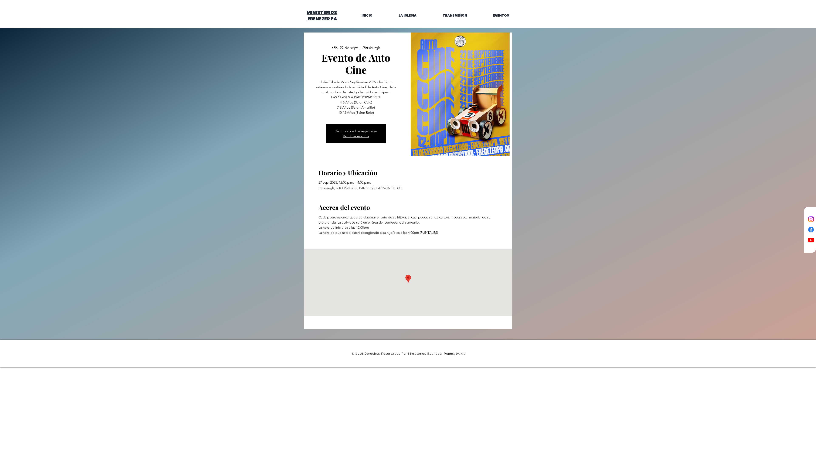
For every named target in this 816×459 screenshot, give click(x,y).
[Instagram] (811, 219)
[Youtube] (811, 240)
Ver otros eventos (356, 136)
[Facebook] (811, 229)
